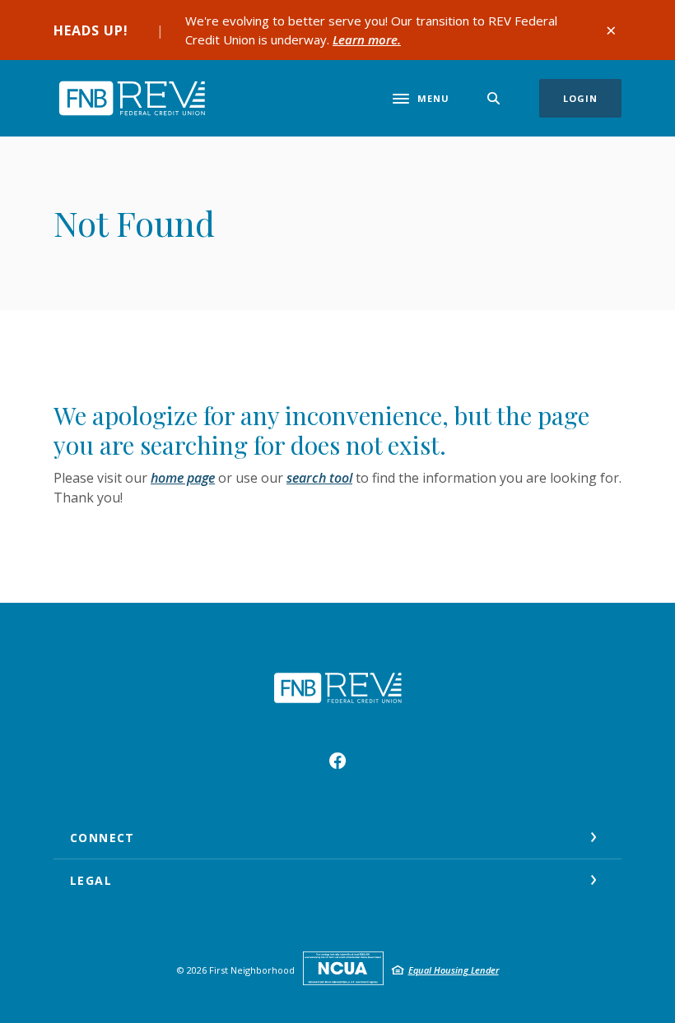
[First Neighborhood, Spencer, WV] (132, 98)
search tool (319, 478)
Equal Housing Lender (453, 970)
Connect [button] (102, 837)
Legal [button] (91, 880)
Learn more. (367, 39)
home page (183, 478)
